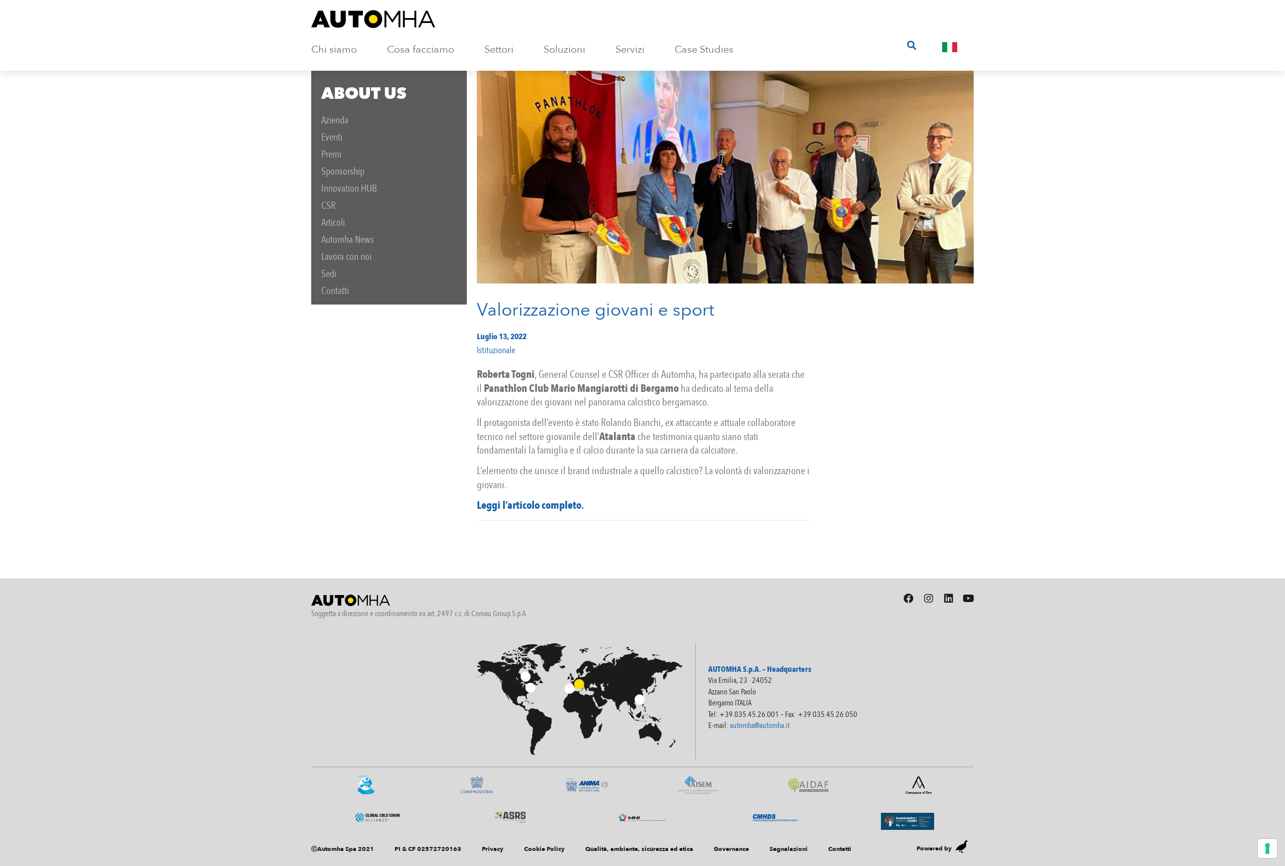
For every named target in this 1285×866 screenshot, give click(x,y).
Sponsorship (342, 171)
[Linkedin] (949, 599)
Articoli (333, 222)
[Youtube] (969, 599)
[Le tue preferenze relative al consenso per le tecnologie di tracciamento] (1267, 848)
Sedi (328, 273)
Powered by (934, 848)
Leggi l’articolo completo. (530, 505)
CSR (328, 205)
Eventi (331, 137)
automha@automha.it (760, 725)
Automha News (347, 239)
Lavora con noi (346, 256)
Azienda (334, 120)
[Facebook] (909, 599)
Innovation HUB (349, 188)
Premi (331, 154)
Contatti (335, 291)
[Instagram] (929, 599)
